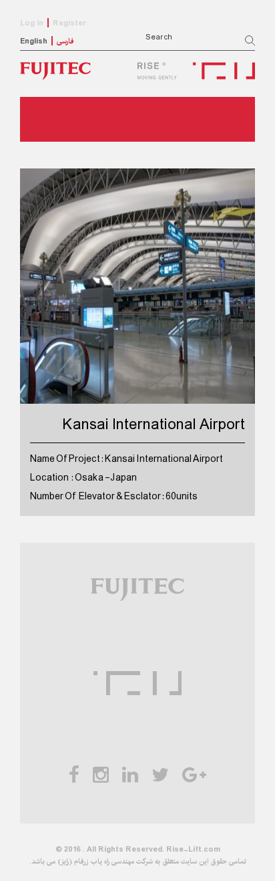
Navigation (60, 119)
